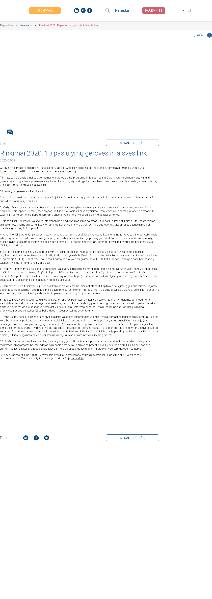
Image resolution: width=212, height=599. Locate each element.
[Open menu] (210, 10)
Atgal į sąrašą (132, 142)
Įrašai (199, 35)
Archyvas (45, 10)
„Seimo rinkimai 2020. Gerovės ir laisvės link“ (38, 355)
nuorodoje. (77, 358)
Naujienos (26, 25)
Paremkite (153, 10)
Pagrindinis (6, 25)
